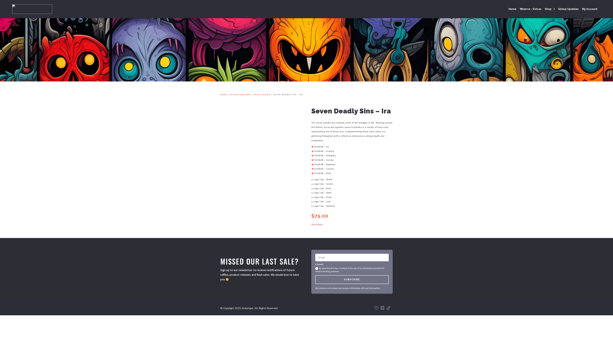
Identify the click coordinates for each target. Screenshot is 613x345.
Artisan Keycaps (240, 94)
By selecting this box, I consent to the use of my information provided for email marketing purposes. (349, 270)
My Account (589, 9)
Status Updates (568, 9)
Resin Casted (262, 94)
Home (512, 9)
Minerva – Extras (530, 9)
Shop (548, 9)
